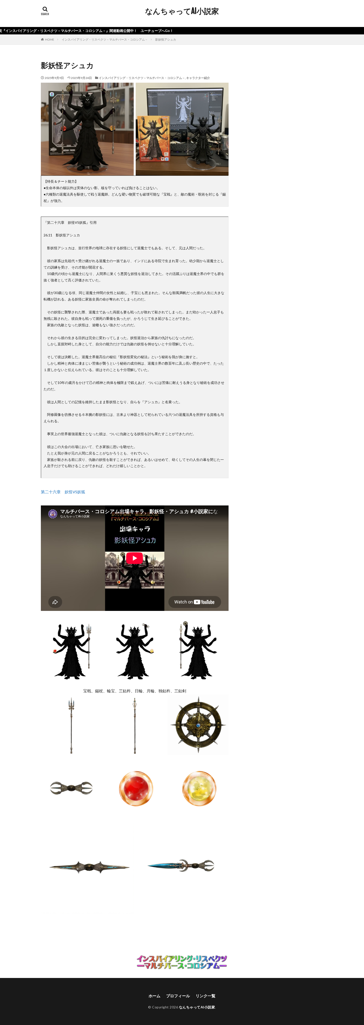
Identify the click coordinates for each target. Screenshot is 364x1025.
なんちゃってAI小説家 (182, 11)
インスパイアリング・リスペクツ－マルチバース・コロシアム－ (105, 39)
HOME (49, 39)
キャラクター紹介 (198, 78)
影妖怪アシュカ (165, 39)
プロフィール (178, 995)
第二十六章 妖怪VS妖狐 (63, 491)
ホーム (154, 995)
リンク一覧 (205, 995)
